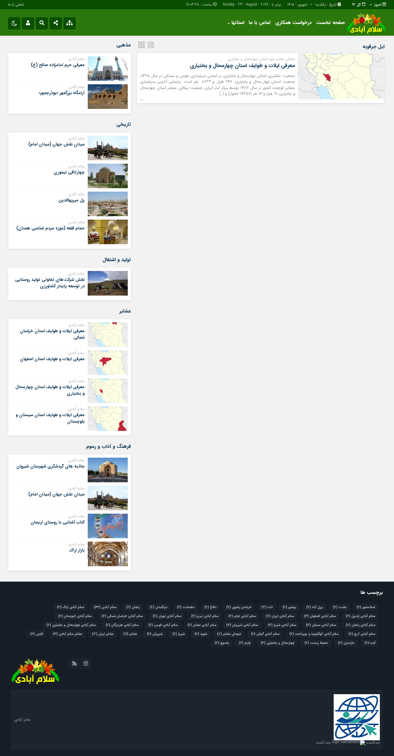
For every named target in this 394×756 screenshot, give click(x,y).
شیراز (178, 634)
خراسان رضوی (238, 607)
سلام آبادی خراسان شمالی (122, 616)
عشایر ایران (103, 634)
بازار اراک (77, 550)
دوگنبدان (158, 607)
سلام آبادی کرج (361, 634)
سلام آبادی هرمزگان (122, 625)
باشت (340, 607)
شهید (201, 634)
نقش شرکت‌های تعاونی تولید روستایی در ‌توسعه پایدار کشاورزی (50, 282)
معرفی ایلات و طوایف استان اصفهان (52, 359)
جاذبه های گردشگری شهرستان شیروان (50, 466)
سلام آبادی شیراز (282, 625)
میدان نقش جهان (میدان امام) (56, 144)
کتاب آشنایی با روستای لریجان (57, 522)
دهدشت (186, 607)
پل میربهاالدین (71, 200)
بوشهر (289, 607)
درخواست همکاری (293, 22)
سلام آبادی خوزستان (75, 616)
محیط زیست (316, 643)
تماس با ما (16, 4)
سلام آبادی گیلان (265, 634)
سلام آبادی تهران (167, 616)
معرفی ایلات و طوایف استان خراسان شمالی (52, 334)
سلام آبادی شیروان (242, 625)
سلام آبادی (105, 607)
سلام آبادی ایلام (242, 616)
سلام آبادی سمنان (321, 625)
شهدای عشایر (229, 634)
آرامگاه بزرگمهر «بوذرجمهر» (62, 93)
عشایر (130, 634)
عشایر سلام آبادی (67, 634)
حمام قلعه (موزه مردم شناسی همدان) (50, 228)
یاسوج (222, 643)
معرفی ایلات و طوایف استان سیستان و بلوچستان (50, 418)
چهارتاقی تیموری (69, 172)
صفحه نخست (330, 22)
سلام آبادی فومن (163, 625)
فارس (36, 634)
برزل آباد (314, 607)
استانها (237, 22)
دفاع (210, 607)
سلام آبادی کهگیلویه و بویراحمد (314, 634)
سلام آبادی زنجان (360, 625)
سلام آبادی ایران (280, 616)
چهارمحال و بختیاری (278, 643)
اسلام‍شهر (366, 607)
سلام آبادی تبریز (205, 616)
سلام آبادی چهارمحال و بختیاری (71, 625)
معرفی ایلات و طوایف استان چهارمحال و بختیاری (242, 66)
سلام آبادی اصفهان (320, 616)
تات (267, 607)
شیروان (155, 634)
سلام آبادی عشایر (201, 625)
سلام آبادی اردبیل (360, 616)
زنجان (133, 607)
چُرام (245, 643)
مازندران (346, 643)
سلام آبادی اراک (70, 607)
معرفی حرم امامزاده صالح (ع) (58, 65)
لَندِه (369, 643)
